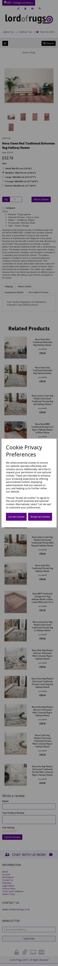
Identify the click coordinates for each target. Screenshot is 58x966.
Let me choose (16, 516)
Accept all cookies (40, 516)
